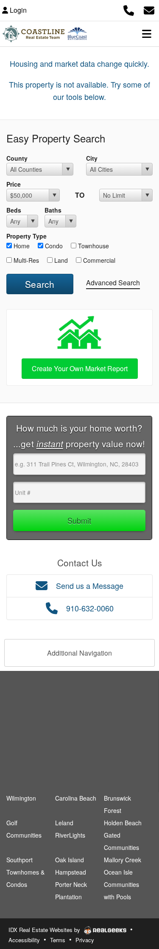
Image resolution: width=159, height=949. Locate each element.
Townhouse (92, 246)
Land (60, 260)
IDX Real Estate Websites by (45, 930)
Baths (53, 210)
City (92, 158)
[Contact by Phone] (128, 9)
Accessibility (24, 940)
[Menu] (147, 33)
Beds (13, 210)
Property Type (26, 236)
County (17, 158)
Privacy (84, 940)
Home (21, 246)
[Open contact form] (149, 9)
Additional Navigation (79, 653)
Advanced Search (113, 282)
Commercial (98, 260)
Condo (53, 246)
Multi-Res (25, 260)
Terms (57, 940)
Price (13, 184)
